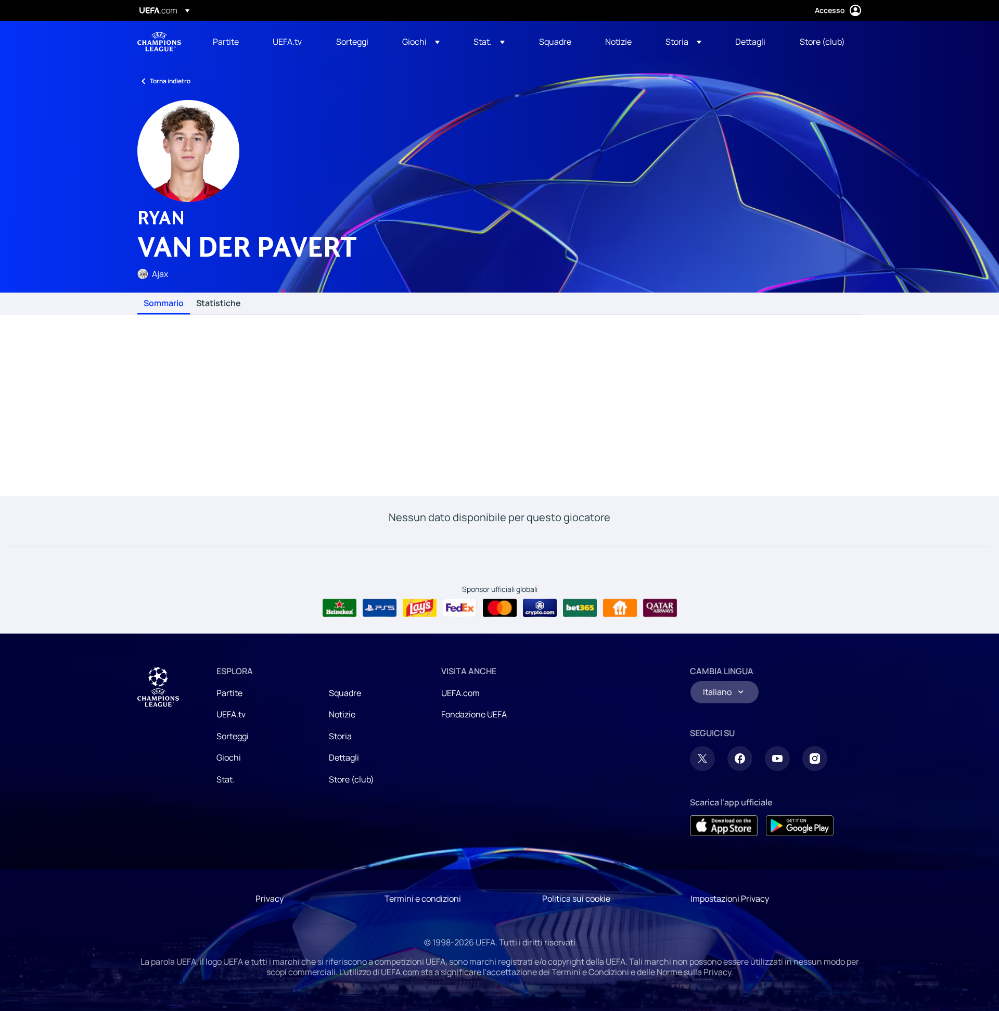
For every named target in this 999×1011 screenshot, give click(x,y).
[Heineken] (339, 608)
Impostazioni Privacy (729, 898)
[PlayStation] (379, 608)
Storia (340, 736)
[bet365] (580, 608)
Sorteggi (232, 736)
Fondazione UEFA (474, 714)
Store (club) (351, 779)
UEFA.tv (231, 714)
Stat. (225, 779)
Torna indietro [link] (170, 81)
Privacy (269, 898)
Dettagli (344, 757)
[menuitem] (229, 42)
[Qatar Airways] (660, 608)
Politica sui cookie (576, 898)
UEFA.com (460, 693)
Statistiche (218, 303)
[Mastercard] (500, 608)
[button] (420, 42)
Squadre (345, 693)
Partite (229, 693)
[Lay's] (420, 608)
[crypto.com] (540, 608)
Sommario (164, 303)
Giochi (228, 757)
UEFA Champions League (159, 42)
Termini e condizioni (423, 898)
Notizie (342, 714)
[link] (226, 42)
